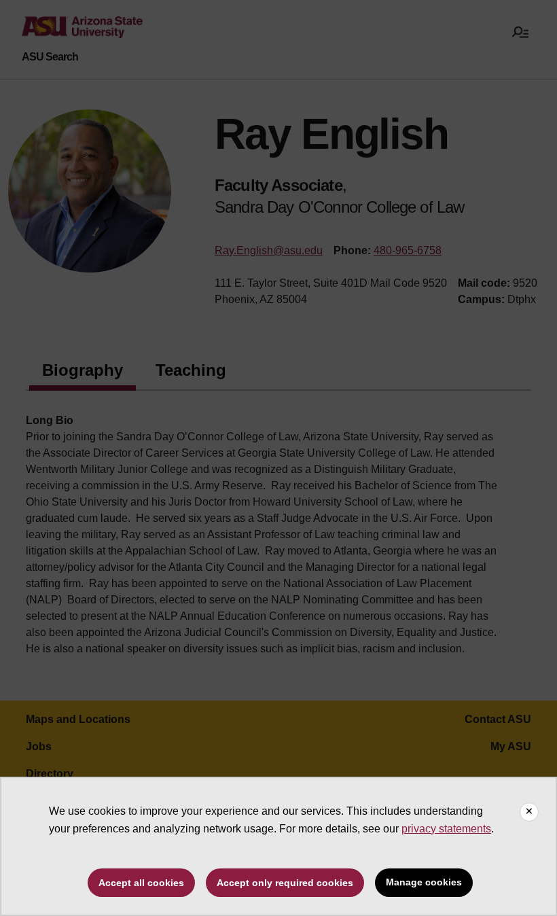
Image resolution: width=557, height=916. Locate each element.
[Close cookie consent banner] (529, 812)
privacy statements (446, 828)
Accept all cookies (141, 882)
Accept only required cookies (285, 882)
